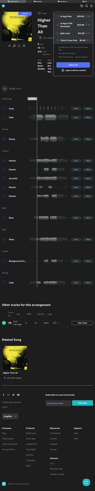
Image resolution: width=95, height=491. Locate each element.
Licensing (30, 460)
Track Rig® (31, 449)
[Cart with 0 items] (81, 5)
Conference (55, 433)
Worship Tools (56, 469)
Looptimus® (31, 444)
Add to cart (73, 65)
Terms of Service (9, 444)
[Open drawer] (91, 5)
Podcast (53, 444)
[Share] (9, 46)
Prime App (30, 438)
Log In (4, 407)
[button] (17, 26)
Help (76, 433)
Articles (53, 438)
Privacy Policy (8, 449)
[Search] (86, 5)
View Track (82, 323)
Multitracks (31, 433)
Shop (28, 465)
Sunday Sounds (57, 474)
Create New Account (11, 402)
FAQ (76, 438)
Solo (76, 108)
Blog (4, 433)
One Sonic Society (41, 66)
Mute (88, 108)
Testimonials (7, 438)
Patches (29, 455)
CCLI (52, 463)
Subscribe (82, 403)
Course (53, 449)
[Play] (4, 88)
